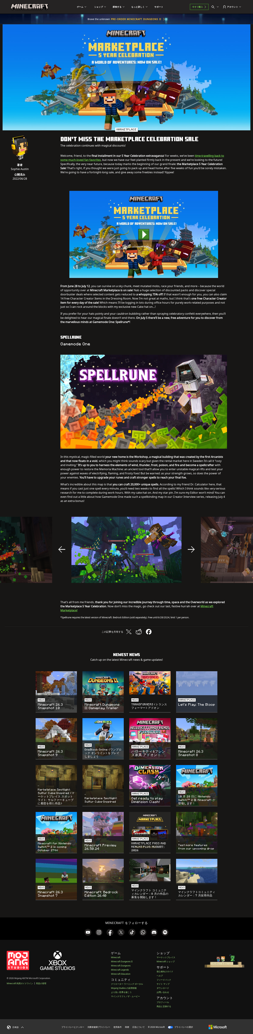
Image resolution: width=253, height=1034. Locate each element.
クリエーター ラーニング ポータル (127, 983)
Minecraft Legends (120, 969)
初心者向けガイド (165, 971)
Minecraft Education (120, 973)
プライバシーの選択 (183, 1027)
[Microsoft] (218, 1027)
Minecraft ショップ (166, 961)
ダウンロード (163, 988)
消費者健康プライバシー (98, 1027)
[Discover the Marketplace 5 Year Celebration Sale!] (143, 234)
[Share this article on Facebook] (148, 632)
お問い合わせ (163, 992)
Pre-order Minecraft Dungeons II (136, 19)
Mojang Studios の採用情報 (124, 988)
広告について (138, 1027)
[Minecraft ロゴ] (29, 7)
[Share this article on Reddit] (139, 632)
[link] (88, 932)
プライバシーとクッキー (72, 1027)
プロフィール (163, 1002)
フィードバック (164, 979)
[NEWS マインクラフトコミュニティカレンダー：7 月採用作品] (196, 871)
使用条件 (117, 1027)
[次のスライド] (191, 549)
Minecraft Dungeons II (122, 961)
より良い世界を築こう (121, 992)
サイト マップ (163, 983)
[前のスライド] (61, 549)
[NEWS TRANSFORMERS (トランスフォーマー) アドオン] (150, 683)
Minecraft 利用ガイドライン (20, 983)
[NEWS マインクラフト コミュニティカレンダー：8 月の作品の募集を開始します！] (150, 870)
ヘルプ (160, 975)
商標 (127, 1027)
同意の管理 (41, 983)
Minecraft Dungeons (121, 965)
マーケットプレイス (166, 957)
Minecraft (115, 957)
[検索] (215, 7)
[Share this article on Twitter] (128, 632)
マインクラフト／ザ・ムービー (125, 996)
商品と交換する (164, 1006)
